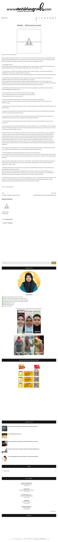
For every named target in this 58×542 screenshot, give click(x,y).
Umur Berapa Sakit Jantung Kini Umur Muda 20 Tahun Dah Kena (23, 441)
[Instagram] (50, 18)
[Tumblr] (55, 18)
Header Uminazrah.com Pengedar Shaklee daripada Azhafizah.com (23, 449)
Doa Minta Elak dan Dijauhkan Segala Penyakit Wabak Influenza (23, 426)
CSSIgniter (18, 539)
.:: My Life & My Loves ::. (26, 494)
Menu (5, 18)
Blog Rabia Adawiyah (26, 506)
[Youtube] (53, 18)
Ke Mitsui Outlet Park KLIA (26, 484)
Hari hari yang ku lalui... (26, 483)
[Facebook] (39, 18)
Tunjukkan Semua (53, 511)
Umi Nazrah (27, 538)
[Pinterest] (45, 18)
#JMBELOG (26, 500)
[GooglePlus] (42, 18)
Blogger (42, 538)
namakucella (26, 489)
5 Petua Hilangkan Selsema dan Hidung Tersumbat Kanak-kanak (23, 456)
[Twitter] (36, 18)
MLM (3, 186)
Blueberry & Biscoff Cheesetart (26, 496)
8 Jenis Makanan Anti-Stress (14, 434)
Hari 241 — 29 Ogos (26, 501)
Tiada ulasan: (34, 27)
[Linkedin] (47, 18)
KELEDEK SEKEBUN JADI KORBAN (26, 490)
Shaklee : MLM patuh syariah (29, 25)
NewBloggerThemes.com (41, 539)
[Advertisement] (29, 407)
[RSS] (36, 20)
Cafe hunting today (26, 507)
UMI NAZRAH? (29, 294)
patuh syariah (10, 186)
